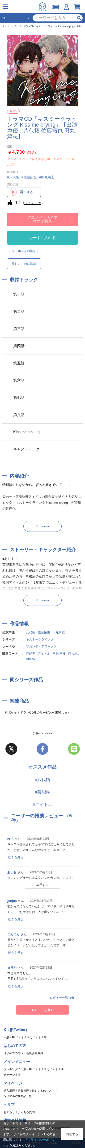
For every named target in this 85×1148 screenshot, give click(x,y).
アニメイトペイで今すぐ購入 (42, 219)
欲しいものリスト (43, 1090)
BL (31, 1069)
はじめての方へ (13, 1053)
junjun (12, 901)
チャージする (12, 1074)
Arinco (30, 659)
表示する (42, 885)
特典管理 (23, 1090)
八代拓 (30, 632)
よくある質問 (26, 1112)
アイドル (44, 653)
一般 (23, 1069)
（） (32, 203)
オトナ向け (25, 1037)
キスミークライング (40, 639)
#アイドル (42, 804)
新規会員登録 (34, 1053)
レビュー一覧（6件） (64, 997)
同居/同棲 (59, 653)
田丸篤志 (58, 632)
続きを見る (15, 857)
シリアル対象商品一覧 (18, 1096)
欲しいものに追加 (24, 263)
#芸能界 (42, 792)
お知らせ (9, 1112)
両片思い (74, 653)
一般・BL (10, 1037)
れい (10, 839)
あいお (12, 872)
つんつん (13, 934)
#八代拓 (42, 779)
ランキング (11, 1069)
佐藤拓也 (44, 632)
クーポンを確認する (25, 251)
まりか (12, 967)
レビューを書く (42, 1010)
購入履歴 (9, 1090)
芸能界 (30, 653)
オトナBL (41, 1037)
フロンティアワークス (41, 646)
